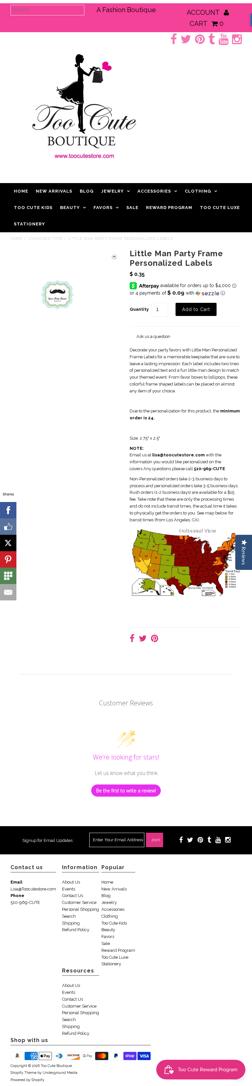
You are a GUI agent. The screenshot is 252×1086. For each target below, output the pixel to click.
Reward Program (169, 207)
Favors (103, 207)
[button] (185, 293)
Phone (17, 895)
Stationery (29, 223)
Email (16, 882)
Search (69, 916)
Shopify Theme (23, 1073)
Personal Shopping (80, 909)
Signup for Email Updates (47, 840)
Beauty (70, 207)
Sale (132, 207)
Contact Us (72, 895)
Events (68, 889)
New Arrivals (54, 191)
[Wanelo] (8, 576)
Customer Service (79, 902)
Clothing (198, 191)
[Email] (8, 592)
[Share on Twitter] (143, 639)
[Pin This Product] (154, 639)
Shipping (71, 923)
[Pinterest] (8, 559)
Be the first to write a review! (126, 790)
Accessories (154, 191)
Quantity (139, 309)
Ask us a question (153, 336)
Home (21, 191)
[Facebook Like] (8, 526)
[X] (8, 543)
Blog (87, 191)
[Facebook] (8, 510)
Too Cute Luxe (220, 207)
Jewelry (112, 191)
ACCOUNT (204, 12)
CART (206, 24)
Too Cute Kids (33, 207)
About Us (71, 882)
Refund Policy (75, 929)
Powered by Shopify (27, 1080)
